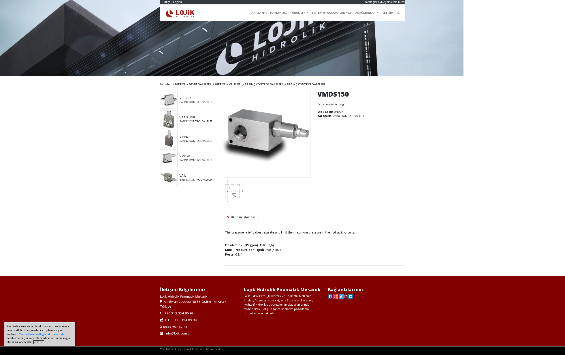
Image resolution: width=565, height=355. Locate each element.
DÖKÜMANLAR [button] (365, 13)
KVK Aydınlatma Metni (391, 2)
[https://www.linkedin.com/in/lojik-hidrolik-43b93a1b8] (350, 296)
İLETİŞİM (388, 13)
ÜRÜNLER (299, 13)
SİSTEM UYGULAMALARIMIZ (331, 13)
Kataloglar (371, 2)
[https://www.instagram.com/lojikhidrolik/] (335, 296)
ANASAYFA (259, 13)
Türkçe (166, 2)
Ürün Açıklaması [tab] (243, 217)
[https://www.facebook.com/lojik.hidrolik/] (330, 296)
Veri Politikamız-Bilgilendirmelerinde (41, 334)
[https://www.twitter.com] (341, 296)
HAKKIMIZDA (279, 13)
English (177, 2)
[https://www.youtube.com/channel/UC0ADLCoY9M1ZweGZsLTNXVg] (346, 296)
